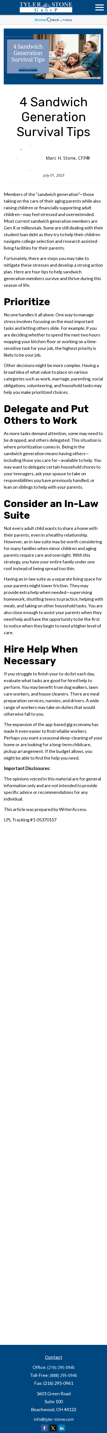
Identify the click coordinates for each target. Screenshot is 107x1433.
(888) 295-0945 (63, 1375)
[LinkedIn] (61, 1428)
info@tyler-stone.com (54, 1419)
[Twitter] (53, 1428)
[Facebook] (44, 1428)
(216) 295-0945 (61, 1367)
